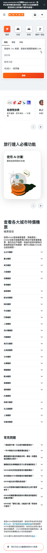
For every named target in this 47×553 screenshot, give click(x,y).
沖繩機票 (7, 337)
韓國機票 (7, 370)
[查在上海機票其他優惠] (41, 323)
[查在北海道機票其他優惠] (41, 350)
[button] (44, 5)
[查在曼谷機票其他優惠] (41, 258)
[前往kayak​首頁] (16, 14)
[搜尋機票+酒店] (40, 29)
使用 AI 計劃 (15, 157)
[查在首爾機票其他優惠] (41, 278)
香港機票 (7, 285)
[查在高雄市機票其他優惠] (41, 402)
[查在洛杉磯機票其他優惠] (41, 330)
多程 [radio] (21, 42)
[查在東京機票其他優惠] (41, 265)
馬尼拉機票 (8, 343)
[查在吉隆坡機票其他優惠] (41, 421)
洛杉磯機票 (8, 330)
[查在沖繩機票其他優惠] (41, 337)
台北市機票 (8, 252)
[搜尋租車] (29, 29)
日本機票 (7, 357)
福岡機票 (7, 389)
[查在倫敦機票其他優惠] (41, 291)
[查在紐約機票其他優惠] (41, 304)
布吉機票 (7, 311)
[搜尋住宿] (18, 29)
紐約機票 (7, 304)
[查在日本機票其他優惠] (41, 356)
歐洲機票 (7, 376)
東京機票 (7, 265)
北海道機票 (8, 350)
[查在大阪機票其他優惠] (41, 271)
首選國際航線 (26, 524)
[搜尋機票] (7, 29)
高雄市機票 (8, 402)
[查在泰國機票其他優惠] (41, 382)
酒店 (33, 536)
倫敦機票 (7, 291)
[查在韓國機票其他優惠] (41, 369)
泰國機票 (7, 383)
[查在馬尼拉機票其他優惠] (41, 343)
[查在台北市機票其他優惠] (41, 252)
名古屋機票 (8, 409)
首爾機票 (7, 278)
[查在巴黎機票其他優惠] (41, 317)
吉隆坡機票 (8, 422)
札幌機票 (7, 396)
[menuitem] (7, 31)
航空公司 (7, 524)
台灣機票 (7, 363)
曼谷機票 (7, 259)
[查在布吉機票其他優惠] (41, 310)
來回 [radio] (6, 42)
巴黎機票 (7, 317)
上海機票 (7, 324)
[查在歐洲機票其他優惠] (41, 376)
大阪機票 (7, 272)
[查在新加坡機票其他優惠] (41, 297)
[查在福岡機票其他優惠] (41, 389)
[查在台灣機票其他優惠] (41, 363)
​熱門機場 (16, 524)
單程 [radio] (13, 42)
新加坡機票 (8, 297)
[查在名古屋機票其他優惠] (41, 408)
